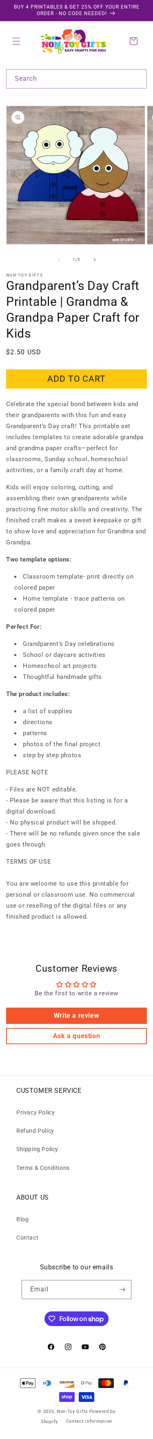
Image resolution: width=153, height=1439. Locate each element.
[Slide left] (59, 260)
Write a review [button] (76, 1015)
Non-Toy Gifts (72, 1411)
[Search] (137, 79)
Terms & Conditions (43, 1168)
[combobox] (76, 79)
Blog (22, 1219)
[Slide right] (95, 260)
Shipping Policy (37, 1149)
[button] (16, 41)
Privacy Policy (35, 1112)
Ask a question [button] (76, 1036)
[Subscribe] (122, 1289)
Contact (27, 1237)
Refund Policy (35, 1130)
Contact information (89, 1421)
